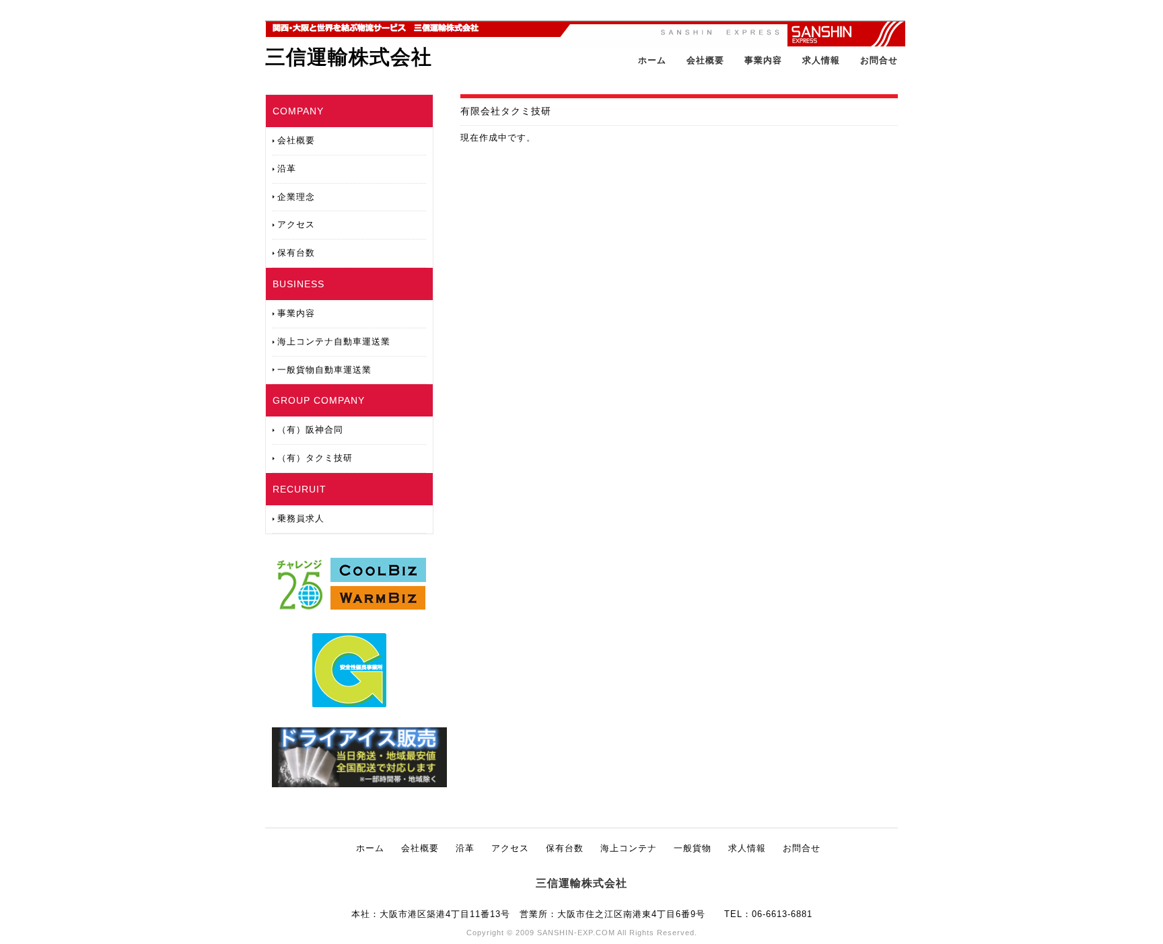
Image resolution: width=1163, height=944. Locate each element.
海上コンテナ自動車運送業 (333, 341)
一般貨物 (692, 848)
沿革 (286, 169)
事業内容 (763, 60)
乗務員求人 (300, 518)
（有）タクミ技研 (315, 458)
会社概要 (705, 60)
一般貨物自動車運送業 (324, 370)
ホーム (652, 60)
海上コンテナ (628, 848)
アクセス (296, 224)
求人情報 (821, 60)
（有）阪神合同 (310, 430)
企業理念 (296, 197)
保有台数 (296, 253)
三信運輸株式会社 (348, 57)
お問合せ (879, 60)
